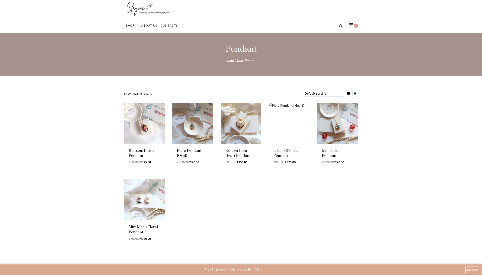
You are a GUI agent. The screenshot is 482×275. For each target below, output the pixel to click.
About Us (149, 25)
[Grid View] (348, 93)
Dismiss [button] (472, 269)
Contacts (169, 25)
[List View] (355, 93)
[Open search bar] (341, 25)
